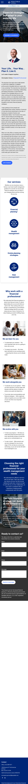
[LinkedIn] (5, 778)
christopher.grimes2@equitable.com (10, 775)
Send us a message (8, 582)
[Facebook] (2, 778)
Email (2, 551)
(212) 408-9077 (8, 764)
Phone (3, 560)
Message (3, 569)
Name (3, 541)
